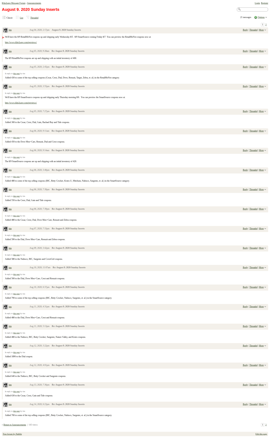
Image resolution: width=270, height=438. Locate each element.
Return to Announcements (14, 424)
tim (10, 30)
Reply (245, 30)
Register (264, 3)
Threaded (34, 18)
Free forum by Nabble (12, 434)
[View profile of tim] (5, 30)
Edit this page (261, 434)
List (21, 18)
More (261, 30)
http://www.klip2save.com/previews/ (21, 42)
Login (257, 3)
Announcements (34, 3)
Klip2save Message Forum (13, 3)
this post (16, 74)
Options (261, 17)
